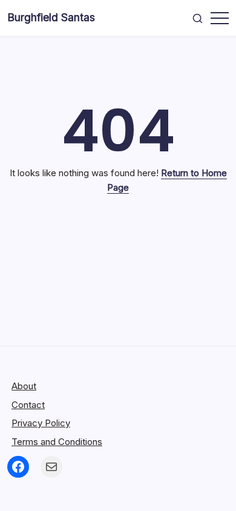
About (23, 386)
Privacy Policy (40, 423)
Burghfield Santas (51, 17)
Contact (28, 404)
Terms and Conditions (56, 441)
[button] (197, 18)
